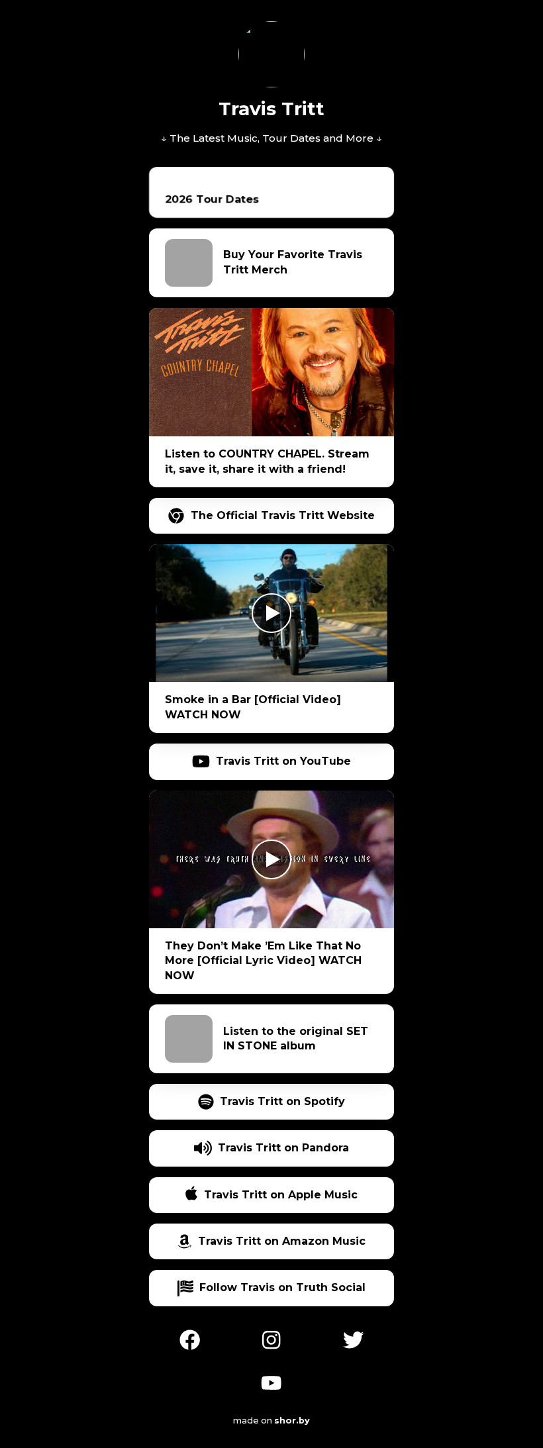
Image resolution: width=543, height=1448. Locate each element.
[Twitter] (353, 1338)
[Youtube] (271, 1381)
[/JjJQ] (271, 1338)
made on (264, 1420)
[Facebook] (189, 1338)
